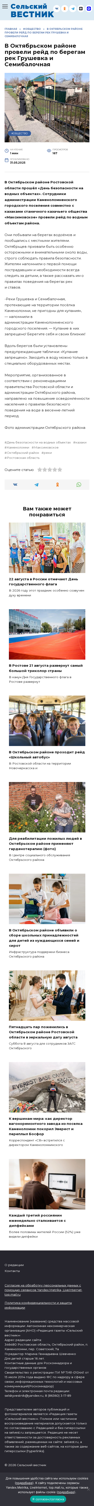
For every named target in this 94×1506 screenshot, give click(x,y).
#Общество (19, 133)
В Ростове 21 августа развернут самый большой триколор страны (46, 668)
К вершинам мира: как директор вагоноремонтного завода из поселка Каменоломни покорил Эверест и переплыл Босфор (46, 1126)
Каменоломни (18, 447)
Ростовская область (23, 458)
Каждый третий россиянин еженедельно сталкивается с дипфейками (37, 1220)
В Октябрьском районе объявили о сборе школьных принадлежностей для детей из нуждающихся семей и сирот (44, 938)
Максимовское (46, 447)
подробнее (24, 1483)
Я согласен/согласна (48, 1499)
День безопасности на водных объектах (39, 442)
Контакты (12, 1271)
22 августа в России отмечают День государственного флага (43, 581)
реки (48, 452)
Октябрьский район (23, 452)
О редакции (14, 1265)
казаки (81, 442)
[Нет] (88, 1489)
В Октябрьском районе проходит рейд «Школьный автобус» (47, 754)
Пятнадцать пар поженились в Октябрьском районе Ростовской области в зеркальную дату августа (43, 1031)
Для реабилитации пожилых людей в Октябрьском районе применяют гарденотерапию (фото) (45, 843)
